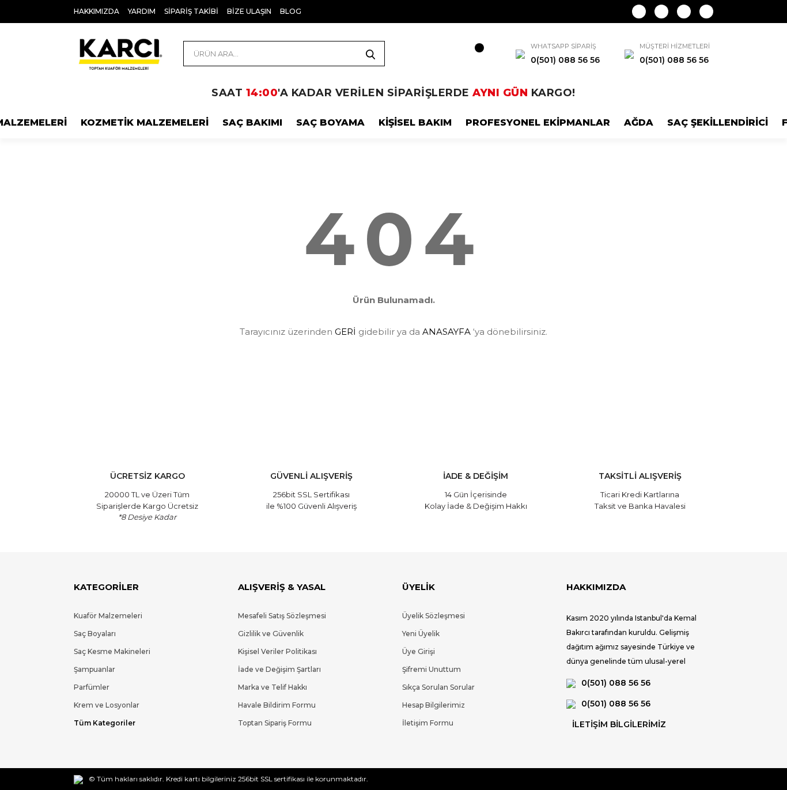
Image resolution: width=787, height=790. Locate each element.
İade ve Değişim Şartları (279, 669)
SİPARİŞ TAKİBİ (191, 11)
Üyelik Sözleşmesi (433, 615)
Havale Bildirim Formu (277, 705)
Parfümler (91, 687)
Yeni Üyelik (421, 633)
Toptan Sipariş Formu (275, 723)
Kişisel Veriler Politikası (277, 651)
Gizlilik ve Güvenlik (271, 633)
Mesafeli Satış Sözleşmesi (282, 615)
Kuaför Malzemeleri (108, 615)
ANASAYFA (446, 331)
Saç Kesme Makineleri (112, 651)
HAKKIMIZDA (96, 11)
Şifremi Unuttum (431, 669)
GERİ (345, 331)
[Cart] (468, 53)
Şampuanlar (94, 669)
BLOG (290, 11)
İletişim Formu (427, 723)
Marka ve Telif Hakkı (272, 687)
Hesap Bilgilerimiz (433, 705)
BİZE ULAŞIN (249, 11)
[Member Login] (428, 53)
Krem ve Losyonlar (106, 705)
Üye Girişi (418, 651)
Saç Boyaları (95, 633)
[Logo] (119, 54)
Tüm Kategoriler (104, 723)
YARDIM (142, 11)
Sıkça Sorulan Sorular (438, 687)
